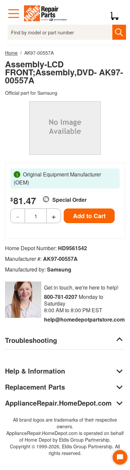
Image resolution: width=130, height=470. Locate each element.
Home (11, 52)
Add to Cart (89, 215)
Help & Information (35, 371)
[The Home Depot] (45, 13)
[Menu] (13, 13)
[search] (119, 32)
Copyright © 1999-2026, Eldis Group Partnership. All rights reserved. (65, 449)
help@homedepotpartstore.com (84, 319)
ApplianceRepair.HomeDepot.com (58, 403)
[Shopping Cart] (117, 13)
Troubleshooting (31, 340)
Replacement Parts (35, 387)
